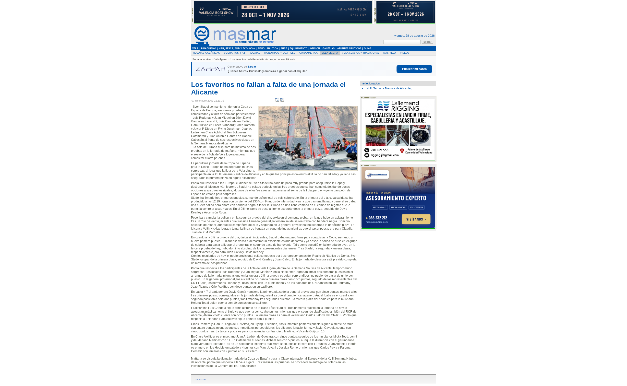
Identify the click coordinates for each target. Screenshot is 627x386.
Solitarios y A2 (234, 52)
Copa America (308, 52)
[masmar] (234, 45)
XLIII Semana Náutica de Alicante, (388, 88)
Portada (197, 59)
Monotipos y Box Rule (279, 52)
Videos (405, 52)
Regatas (254, 52)
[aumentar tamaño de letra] (282, 100)
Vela (208, 59)
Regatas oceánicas (206, 52)
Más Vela (389, 52)
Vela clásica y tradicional (360, 52)
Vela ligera (330, 52)
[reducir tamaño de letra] (277, 100)
